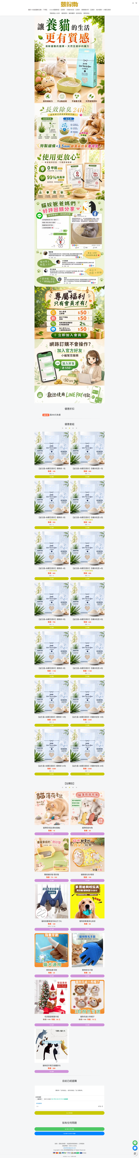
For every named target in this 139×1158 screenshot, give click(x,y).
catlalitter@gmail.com (69, 1148)
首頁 (56, 1144)
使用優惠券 (39, 1103)
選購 (52, 476)
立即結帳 (70, 1113)
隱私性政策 (62, 1144)
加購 (52, 834)
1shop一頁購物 (70, 1156)
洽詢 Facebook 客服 (70, 1133)
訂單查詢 (81, 1144)
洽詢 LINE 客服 (70, 1129)
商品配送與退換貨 (72, 1144)
